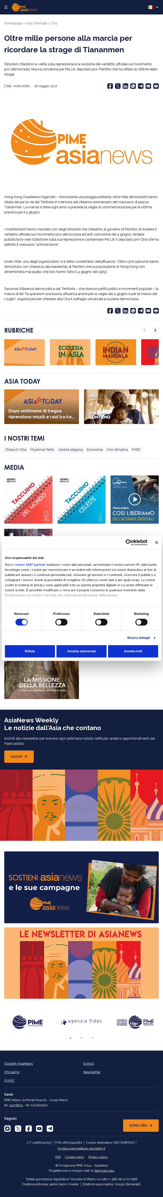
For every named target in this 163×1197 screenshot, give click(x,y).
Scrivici (88, 1064)
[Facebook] (110, 86)
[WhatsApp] (133, 86)
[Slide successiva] (155, 330)
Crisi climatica (117, 450)
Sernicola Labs (104, 1170)
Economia (95, 450)
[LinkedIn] (125, 86)
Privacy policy (98, 1157)
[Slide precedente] (144, 330)
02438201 (16, 1105)
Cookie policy (74, 1157)
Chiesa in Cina (16, 450)
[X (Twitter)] (118, 86)
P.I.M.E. (9, 1081)
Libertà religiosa (70, 450)
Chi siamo (12, 1072)
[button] (70, 1038)
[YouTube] (39, 1128)
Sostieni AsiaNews (18, 1064)
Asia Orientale (36, 23)
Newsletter (91, 1072)
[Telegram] (140, 86)
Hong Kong (22, 86)
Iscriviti (22, 758)
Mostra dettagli (138, 638)
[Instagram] (7, 1128)
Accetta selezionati (81, 651)
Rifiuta (30, 651)
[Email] (148, 86)
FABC (136, 450)
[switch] (61, 622)
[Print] (156, 86)
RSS (58, 1157)
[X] (18, 1128)
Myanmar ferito (42, 450)
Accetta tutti (133, 651)
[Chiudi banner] (156, 542)
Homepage (13, 23)
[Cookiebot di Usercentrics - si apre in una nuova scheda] (128, 542)
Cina (54, 23)
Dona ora (138, 1125)
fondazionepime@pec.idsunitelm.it (81, 1148)
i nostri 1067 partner (30, 564)
